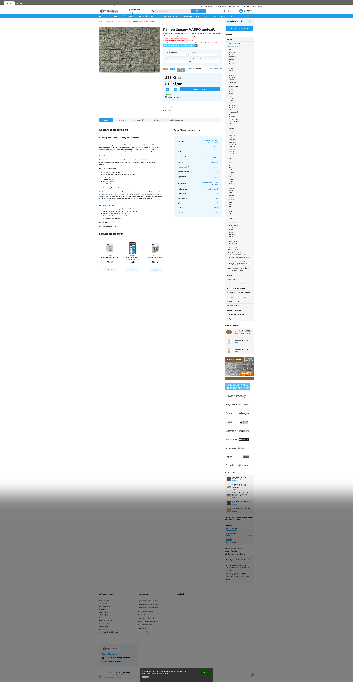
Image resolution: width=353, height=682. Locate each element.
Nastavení (145, 677)
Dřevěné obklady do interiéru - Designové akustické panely (240, 263)
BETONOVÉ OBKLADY (234, 46)
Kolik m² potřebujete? (171, 52)
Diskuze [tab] (156, 120)
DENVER (231, 93)
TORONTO (231, 232)
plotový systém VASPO (233, 548)
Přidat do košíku (199, 89)
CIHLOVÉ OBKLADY (233, 249)
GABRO (231, 100)
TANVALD (231, 227)
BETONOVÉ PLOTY (233, 301)
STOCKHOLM (232, 223)
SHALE (230, 213)
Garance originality (105, 623)
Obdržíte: (195, 52)
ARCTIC (231, 61)
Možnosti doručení (174, 97)
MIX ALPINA (232, 137)
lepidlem (105, 196)
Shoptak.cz (118, 677)
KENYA (230, 114)
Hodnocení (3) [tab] (139, 120)
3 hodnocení (198, 68)
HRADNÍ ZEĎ (232, 107)
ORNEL (230, 176)
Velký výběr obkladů (232, 538)
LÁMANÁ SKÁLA (233, 119)
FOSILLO (231, 98)
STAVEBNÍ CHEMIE (233, 306)
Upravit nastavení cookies (123, 674)
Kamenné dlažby (231, 551)
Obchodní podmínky (105, 620)
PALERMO (231, 181)
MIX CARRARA (232, 140)
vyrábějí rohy (118, 218)
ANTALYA (231, 59)
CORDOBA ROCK (233, 86)
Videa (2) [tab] (121, 120)
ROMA (230, 197)
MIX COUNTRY (232, 144)
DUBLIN (231, 96)
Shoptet (109, 677)
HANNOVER (232, 105)
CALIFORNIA (232, 77)
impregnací (102, 201)
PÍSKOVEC (231, 190)
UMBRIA (231, 236)
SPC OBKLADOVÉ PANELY (235, 270)
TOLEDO (231, 230)
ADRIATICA (232, 52)
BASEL (230, 66)
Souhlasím (205, 672)
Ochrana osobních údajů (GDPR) (109, 632)
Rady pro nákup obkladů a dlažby (148, 621)
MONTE (231, 160)
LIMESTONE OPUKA (234, 121)
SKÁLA (230, 218)
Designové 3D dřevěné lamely (237, 261)
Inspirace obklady (143, 632)
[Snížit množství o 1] (175, 89)
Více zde (108, 201)
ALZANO (231, 54)
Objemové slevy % (105, 615)
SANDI (230, 209)
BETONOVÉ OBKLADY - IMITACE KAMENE (210, 141)
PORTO (231, 193)
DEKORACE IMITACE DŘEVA (236, 288)
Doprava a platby (234, 6)
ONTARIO (231, 172)
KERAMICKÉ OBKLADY (234, 252)
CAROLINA (232, 80)
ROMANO (231, 200)
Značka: (215, 68)
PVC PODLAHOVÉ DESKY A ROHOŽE (239, 293)
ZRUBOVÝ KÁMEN (233, 241)
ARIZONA (231, 63)
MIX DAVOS (232, 146)
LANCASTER (232, 117)
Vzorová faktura (104, 626)
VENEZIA (231, 239)
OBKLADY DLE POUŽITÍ (234, 310)
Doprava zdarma (231, 533)
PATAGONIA (232, 186)
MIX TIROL (231, 153)
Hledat (198, 11)
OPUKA (231, 174)
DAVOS (231, 91)
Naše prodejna (257, 6)
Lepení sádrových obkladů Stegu (148, 601)
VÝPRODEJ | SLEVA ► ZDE (235, 314)
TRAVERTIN (232, 234)
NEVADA (231, 167)
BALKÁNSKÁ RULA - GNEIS (235, 284)
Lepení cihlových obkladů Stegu (148, 607)
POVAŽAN (231, 195)
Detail (110, 270)
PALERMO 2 (232, 183)
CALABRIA (231, 73)
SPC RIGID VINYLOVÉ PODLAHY (237, 297)
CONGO (231, 84)
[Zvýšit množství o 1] (167, 89)
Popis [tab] (106, 120)
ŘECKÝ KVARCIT (232, 279)
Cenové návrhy (104, 618)
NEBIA (230, 163)
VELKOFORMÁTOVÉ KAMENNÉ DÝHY (238, 268)
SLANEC (231, 220)
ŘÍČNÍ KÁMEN (232, 204)
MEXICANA (232, 133)
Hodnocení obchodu (206, 6)
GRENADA (231, 103)
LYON (230, 123)
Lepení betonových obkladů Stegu (148, 604)
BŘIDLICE (231, 70)
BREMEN (231, 68)
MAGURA (231, 126)
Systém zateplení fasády (145, 611)
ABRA (230, 50)
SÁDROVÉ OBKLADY (233, 247)
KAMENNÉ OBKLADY (234, 44)
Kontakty (247, 6)
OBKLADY (230, 39)
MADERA (231, 158)
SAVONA (231, 211)
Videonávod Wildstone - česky (147, 618)
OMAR (230, 170)
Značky (229, 319)
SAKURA (231, 206)
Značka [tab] (177, 120)
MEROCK (231, 130)
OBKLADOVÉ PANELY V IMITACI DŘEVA (239, 257)
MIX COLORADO (233, 142)
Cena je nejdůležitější (232, 528)
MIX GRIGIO (232, 149)
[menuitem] (104, 16)
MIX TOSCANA (232, 156)
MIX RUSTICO (232, 151)
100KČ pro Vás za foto (144, 628)
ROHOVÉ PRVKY (233, 243)
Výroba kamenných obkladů (235, 554)
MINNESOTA (232, 135)
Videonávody (142, 614)
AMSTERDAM (232, 57)
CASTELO (231, 75)
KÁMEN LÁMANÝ (233, 112)
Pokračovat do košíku (241, 28)
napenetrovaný (144, 191)
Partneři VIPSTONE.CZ (145, 625)
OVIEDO (231, 179)
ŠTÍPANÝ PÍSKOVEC (234, 225)
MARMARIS (232, 128)
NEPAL (230, 165)
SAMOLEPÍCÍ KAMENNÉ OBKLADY (237, 255)
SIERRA (231, 216)
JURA (230, 110)
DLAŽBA (229, 275)
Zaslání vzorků (221, 6)
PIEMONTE (231, 188)
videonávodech (118, 201)
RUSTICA (231, 202)
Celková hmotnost (198, 59)
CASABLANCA (232, 82)
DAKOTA (231, 89)
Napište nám (103, 629)
